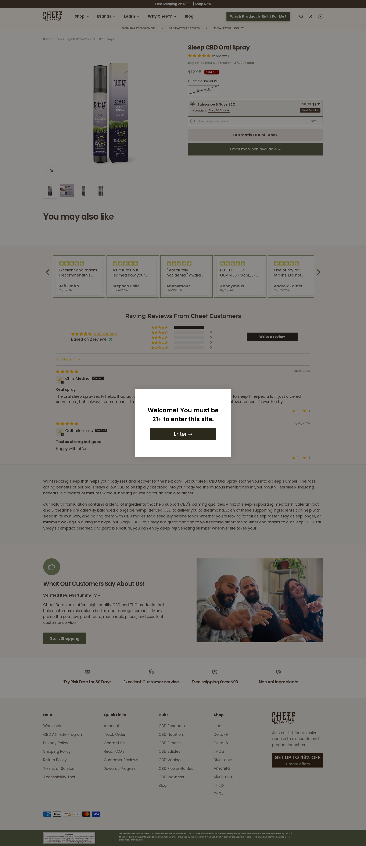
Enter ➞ (183, 434)
